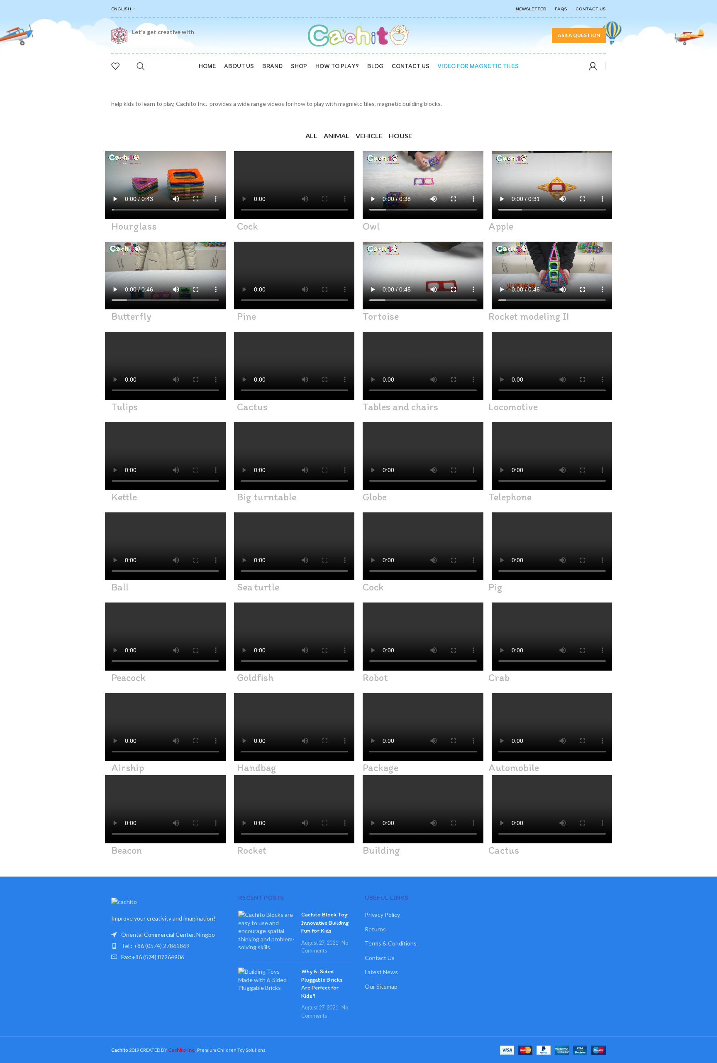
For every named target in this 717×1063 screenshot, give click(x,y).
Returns (375, 929)
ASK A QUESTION (579, 35)
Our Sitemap (381, 986)
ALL (314, 136)
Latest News (381, 971)
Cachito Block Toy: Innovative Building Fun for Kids (325, 922)
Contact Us (380, 957)
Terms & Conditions (391, 943)
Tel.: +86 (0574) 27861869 (155, 945)
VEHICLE (366, 136)
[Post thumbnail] (266, 933)
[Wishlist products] (115, 66)
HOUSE (398, 136)
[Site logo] (358, 34)
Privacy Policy (382, 914)
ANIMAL (336, 136)
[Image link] (124, 901)
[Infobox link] (154, 35)
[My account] (593, 66)
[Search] (140, 66)
